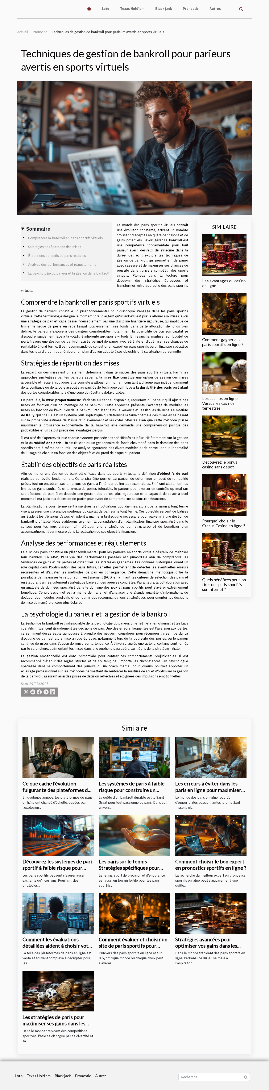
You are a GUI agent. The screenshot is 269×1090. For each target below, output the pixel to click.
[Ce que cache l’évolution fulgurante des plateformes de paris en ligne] (58, 757)
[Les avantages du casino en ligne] (224, 255)
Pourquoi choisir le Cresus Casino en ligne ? (223, 523)
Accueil (22, 32)
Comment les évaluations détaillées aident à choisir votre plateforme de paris (57, 945)
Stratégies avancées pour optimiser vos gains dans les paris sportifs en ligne (206, 945)
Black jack (163, 9)
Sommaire (38, 228)
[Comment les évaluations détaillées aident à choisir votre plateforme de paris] (58, 913)
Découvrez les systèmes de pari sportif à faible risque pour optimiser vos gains (57, 867)
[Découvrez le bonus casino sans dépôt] (224, 436)
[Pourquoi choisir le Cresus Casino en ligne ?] (224, 495)
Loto (105, 9)
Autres (215, 9)
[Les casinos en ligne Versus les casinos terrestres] (224, 372)
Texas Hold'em (132, 9)
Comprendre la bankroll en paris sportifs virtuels (65, 238)
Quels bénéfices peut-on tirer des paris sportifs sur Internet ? (224, 584)
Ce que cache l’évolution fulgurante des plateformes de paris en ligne (56, 789)
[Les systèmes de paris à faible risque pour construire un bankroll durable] (134, 757)
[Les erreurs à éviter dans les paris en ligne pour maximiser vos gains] (211, 757)
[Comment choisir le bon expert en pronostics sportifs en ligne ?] (211, 835)
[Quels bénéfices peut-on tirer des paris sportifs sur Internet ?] (224, 554)
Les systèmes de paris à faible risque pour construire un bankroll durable (132, 789)
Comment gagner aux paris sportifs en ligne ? (222, 342)
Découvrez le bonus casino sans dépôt (219, 464)
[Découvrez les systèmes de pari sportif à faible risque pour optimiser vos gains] (58, 835)
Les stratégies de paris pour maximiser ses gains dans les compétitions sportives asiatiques (53, 1026)
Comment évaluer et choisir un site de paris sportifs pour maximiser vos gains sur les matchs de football (133, 948)
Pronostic (191, 9)
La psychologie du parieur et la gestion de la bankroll (68, 273)
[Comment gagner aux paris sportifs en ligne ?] (224, 314)
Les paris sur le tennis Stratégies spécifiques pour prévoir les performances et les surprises (133, 871)
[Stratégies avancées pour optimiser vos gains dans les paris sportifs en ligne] (211, 913)
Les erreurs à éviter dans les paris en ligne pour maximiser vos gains (208, 789)
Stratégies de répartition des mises (54, 247)
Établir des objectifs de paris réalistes (57, 256)
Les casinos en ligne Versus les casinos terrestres (220, 403)
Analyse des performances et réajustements (62, 264)
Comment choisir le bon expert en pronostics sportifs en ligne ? (210, 864)
